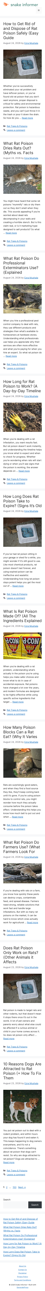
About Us (22, 1266)
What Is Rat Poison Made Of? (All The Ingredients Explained (22, 616)
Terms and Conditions (22, 1280)
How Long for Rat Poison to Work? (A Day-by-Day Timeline (22, 386)
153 (15, 1187)
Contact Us (22, 1270)
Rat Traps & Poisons (17, 126)
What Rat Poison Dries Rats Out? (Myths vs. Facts (18, 148)
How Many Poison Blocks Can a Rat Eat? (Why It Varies (20, 732)
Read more (27, 118)
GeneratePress (22, 1287)
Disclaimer (22, 1273)
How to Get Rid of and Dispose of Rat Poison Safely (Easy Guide (20, 30)
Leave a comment (16, 130)
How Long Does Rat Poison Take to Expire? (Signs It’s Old (22, 501)
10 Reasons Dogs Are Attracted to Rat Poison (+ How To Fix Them (22, 1071)
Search (6, 1199)
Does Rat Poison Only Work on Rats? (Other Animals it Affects (20, 955)
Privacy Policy (22, 1277)
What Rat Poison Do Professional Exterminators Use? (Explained (21, 265)
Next (22, 1187)
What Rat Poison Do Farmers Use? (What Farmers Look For (21, 847)
